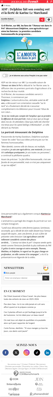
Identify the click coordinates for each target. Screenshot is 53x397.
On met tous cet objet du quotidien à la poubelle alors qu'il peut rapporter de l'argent (25, 321)
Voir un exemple (43, 273)
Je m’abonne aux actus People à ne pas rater (28, 75)
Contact (25, 364)
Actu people (10, 273)
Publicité (32, 364)
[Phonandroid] (39, 394)
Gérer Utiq (43, 366)
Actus (8, 5)
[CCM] (13, 379)
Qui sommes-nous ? (14, 364)
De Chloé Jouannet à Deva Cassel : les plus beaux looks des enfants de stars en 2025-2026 (25, 297)
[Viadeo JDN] (39, 389)
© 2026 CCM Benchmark (38, 369)
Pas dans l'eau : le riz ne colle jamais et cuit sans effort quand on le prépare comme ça (24, 305)
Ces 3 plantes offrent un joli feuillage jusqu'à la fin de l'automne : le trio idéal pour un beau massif (25, 313)
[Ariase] (13, 394)
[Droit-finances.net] (39, 384)
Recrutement (41, 364)
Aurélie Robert (7, 19)
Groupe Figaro (24, 369)
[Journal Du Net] (39, 379)
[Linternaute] (13, 384)
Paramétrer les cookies (31, 366)
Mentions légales (12, 369)
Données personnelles (13, 366)
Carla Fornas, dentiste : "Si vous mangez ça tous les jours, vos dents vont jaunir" (26, 329)
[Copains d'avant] (13, 389)
